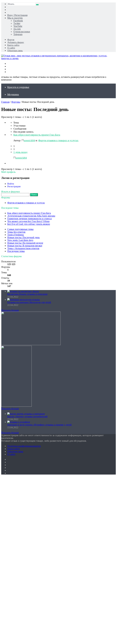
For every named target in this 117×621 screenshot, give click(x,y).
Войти (10, 183)
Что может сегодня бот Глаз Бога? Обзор (28, 221)
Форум (10, 39)
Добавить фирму (15, 42)
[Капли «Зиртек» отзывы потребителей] (26, 413)
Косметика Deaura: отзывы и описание (27, 294)
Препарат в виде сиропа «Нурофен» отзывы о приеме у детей (39, 424)
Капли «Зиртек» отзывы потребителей (27, 416)
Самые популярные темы (20, 229)
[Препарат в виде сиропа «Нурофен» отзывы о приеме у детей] (18, 422)
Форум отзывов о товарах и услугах (58, 140)
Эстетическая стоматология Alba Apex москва (31, 216)
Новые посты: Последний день (23, 237)
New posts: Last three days (20, 240)
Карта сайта (13, 45)
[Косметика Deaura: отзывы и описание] (23, 291)
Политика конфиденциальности (24, 446)
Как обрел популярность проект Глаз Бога (36, 134)
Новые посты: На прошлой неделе (25, 243)
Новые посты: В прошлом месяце (24, 245)
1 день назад (20, 152)
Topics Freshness (15, 234)
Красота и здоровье (18, 87)
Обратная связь (15, 50)
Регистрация (13, 186)
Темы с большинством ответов (23, 248)
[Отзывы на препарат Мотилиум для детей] (23, 299)
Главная (5, 102)
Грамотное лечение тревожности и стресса (29, 218)
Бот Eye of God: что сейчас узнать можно (28, 224)
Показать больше (10, 310)
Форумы (15, 102)
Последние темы (16, 251)
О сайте (11, 48)
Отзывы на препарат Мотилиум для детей (29, 302)
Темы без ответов (16, 232)
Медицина (13, 94)
